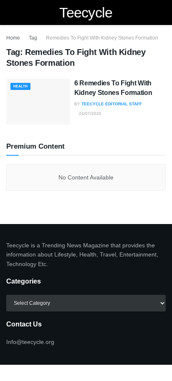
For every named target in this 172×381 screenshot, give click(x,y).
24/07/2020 (89, 113)
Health (20, 86)
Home (13, 38)
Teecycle (86, 12)
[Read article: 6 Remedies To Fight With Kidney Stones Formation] (38, 101)
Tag (33, 38)
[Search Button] (162, 12)
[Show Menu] (9, 12)
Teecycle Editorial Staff (111, 104)
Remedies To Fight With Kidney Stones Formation (102, 38)
